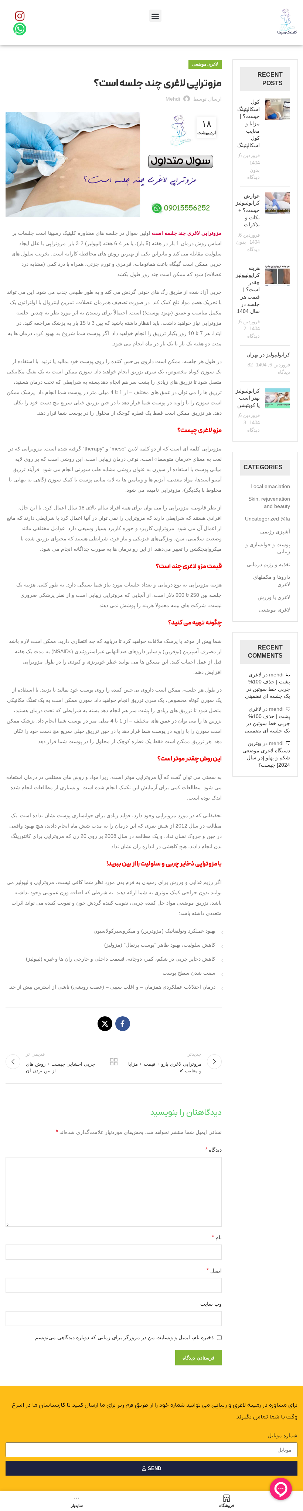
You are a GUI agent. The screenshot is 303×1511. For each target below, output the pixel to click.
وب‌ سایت (211, 1304)
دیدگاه (213, 1149)
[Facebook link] (122, 1023)
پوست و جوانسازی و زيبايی (267, 548)
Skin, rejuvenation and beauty (269, 502)
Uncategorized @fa (267, 519)
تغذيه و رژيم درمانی (268, 564)
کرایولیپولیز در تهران (268, 355)
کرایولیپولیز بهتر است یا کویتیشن (248, 398)
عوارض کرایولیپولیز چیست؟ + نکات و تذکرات (248, 210)
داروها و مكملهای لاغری (271, 580)
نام (217, 1237)
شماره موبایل (282, 1435)
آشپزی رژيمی (275, 532)
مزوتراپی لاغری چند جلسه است (187, 233)
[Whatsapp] (19, 28)
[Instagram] (19, 16)
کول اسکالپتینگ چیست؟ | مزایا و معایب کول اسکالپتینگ (248, 123)
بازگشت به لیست (113, 1061)
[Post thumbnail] (277, 139)
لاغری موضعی (205, 64)
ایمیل (214, 1270)
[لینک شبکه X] (105, 1023)
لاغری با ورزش (274, 597)
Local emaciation (270, 486)
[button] (155, 16)
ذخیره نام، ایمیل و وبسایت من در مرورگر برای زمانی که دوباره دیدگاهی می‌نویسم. (124, 1337)
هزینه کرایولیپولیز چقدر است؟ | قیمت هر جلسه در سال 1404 (248, 289)
